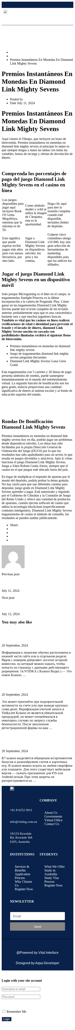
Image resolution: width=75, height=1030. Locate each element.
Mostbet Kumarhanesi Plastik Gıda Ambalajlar (29, 605)
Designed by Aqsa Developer (37, 963)
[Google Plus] (11, 532)
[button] (66, 19)
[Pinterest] (11, 540)
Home (14, 52)
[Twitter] (11, 536)
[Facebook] (11, 529)
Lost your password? (15, 1004)
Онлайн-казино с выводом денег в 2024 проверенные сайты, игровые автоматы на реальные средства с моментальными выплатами (34, 634)
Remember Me (16, 1011)
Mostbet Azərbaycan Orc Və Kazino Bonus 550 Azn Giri (34, 582)
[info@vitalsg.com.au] (13, 813)
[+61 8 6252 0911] (13, 801)
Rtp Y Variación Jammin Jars (21, 164)
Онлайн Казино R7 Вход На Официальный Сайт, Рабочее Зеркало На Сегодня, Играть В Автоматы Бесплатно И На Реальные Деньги (37, 739)
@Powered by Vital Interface (37, 952)
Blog (13, 56)
